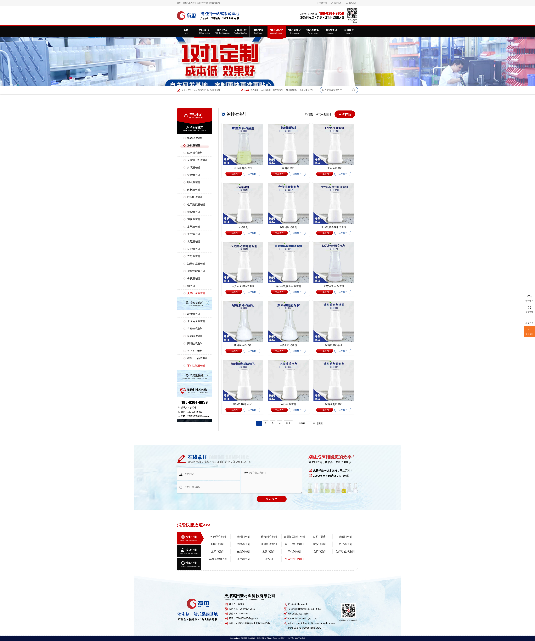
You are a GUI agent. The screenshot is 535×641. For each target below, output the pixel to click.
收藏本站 (323, 3)
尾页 (288, 423)
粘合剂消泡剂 (194, 152)
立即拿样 (252, 174)
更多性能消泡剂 (196, 365)
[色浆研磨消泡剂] (288, 203)
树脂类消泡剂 (194, 350)
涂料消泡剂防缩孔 (243, 404)
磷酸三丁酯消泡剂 (197, 358)
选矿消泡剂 (278, 90)
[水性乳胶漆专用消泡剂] (333, 203)
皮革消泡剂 (193, 226)
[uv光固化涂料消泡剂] (243, 262)
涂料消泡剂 (215, 90)
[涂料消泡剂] (288, 144)
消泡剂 (191, 285)
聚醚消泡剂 (193, 313)
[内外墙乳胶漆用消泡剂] (288, 262)
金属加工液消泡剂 (197, 160)
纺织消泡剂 (193, 167)
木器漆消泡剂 (288, 404)
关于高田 (338, 3)
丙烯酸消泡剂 (194, 343)
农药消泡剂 (193, 256)
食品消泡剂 (193, 234)
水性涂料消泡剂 (243, 168)
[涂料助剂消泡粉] (288, 321)
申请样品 (345, 114)
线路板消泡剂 (194, 197)
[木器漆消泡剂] (288, 380)
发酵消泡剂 (193, 241)
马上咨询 (234, 174)
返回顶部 (529, 334)
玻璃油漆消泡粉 (243, 345)
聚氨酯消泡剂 (194, 336)
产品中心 (192, 90)
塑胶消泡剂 (193, 219)
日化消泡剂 (193, 248)
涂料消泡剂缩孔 (333, 345)
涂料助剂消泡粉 (288, 345)
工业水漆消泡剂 (333, 168)
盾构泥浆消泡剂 (306, 90)
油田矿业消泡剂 (196, 263)
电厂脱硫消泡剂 (196, 204)
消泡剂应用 (203, 90)
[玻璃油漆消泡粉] (243, 321)
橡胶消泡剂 (193, 212)
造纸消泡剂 (193, 175)
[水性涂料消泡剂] (243, 144)
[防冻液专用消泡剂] (333, 262)
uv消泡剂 (243, 227)
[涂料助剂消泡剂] (333, 380)
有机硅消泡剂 (194, 328)
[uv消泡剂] (243, 203)
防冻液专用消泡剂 (334, 286)
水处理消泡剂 (194, 138)
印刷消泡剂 (193, 182)
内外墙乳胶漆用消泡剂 (288, 286)
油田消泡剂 (266, 90)
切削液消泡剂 (291, 90)
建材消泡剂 (193, 189)
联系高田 (353, 3)
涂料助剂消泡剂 (333, 404)
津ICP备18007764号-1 (296, 638)
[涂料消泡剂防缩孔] (243, 380)
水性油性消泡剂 (196, 321)
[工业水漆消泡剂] (333, 144)
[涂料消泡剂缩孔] (333, 321)
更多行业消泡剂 (196, 293)
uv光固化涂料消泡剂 (243, 286)
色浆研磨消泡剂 (288, 227)
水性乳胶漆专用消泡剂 (333, 227)
